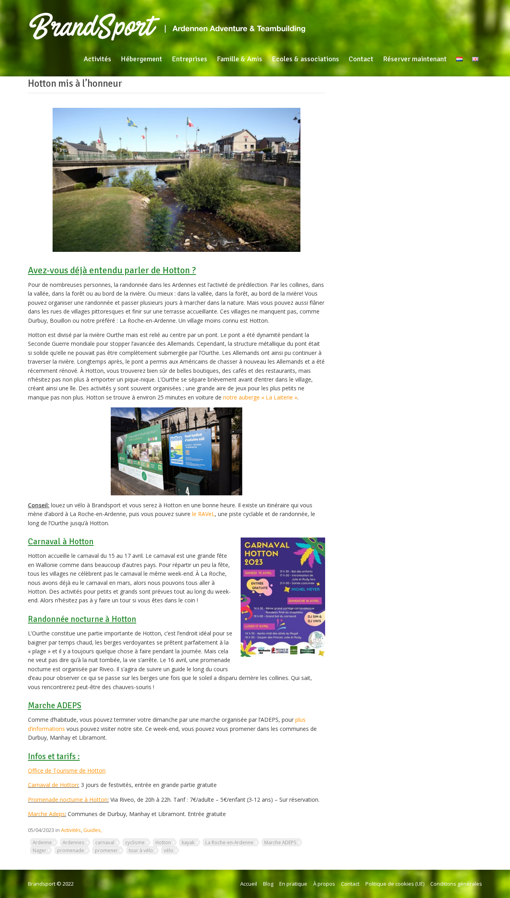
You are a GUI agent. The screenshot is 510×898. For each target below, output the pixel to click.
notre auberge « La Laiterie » (260, 397)
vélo (168, 850)
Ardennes (73, 842)
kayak (188, 842)
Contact (361, 59)
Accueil (248, 883)
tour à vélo (141, 850)
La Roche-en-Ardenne (229, 842)
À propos (324, 883)
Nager (39, 850)
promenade (70, 850)
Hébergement (141, 59)
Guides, (92, 830)
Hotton (163, 842)
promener (106, 850)
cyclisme (135, 842)
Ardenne (42, 842)
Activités (97, 59)
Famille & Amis (239, 59)
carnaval (104, 842)
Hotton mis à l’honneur (75, 84)
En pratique (293, 883)
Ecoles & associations (305, 59)
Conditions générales (456, 883)
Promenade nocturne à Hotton (68, 799)
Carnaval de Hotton (53, 785)
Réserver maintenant (415, 59)
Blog (268, 883)
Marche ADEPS (280, 842)
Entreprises (189, 59)
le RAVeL (203, 514)
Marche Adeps (46, 814)
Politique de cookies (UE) (394, 883)
